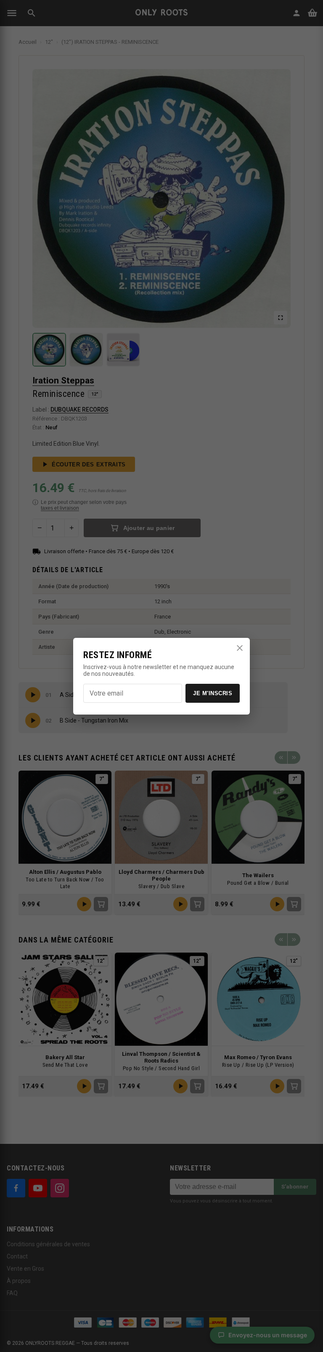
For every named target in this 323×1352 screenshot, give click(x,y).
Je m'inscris (212, 693)
